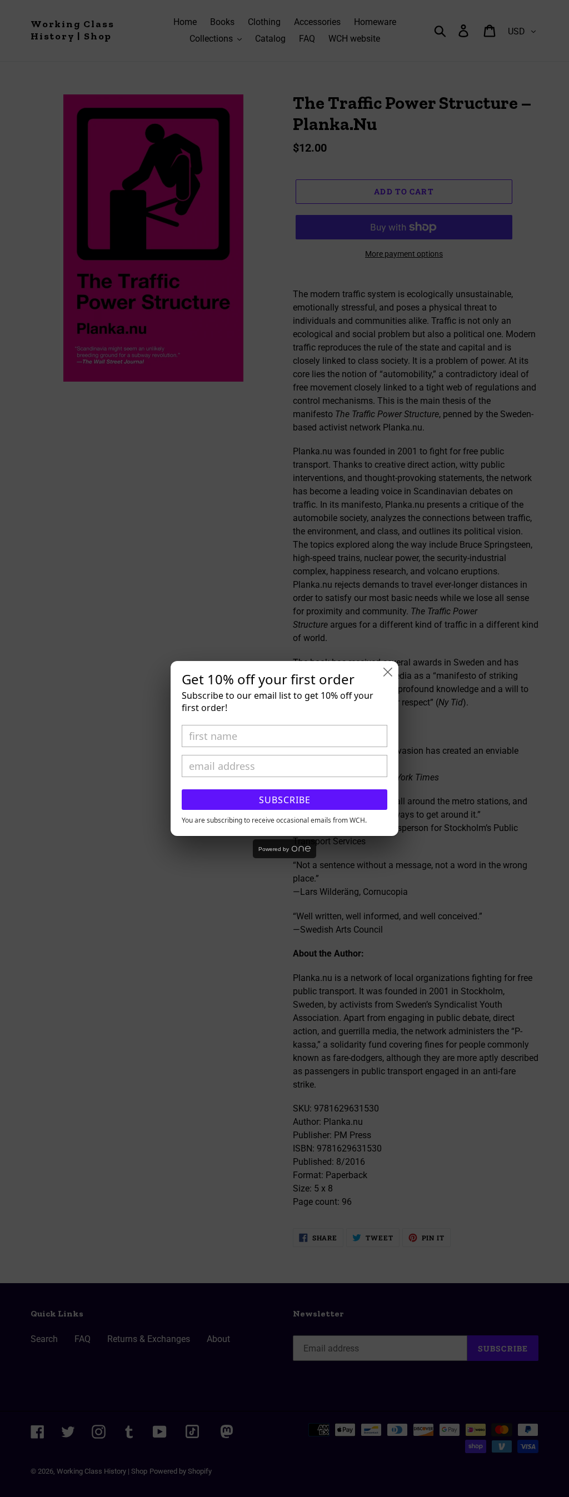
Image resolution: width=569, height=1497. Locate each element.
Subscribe (285, 800)
